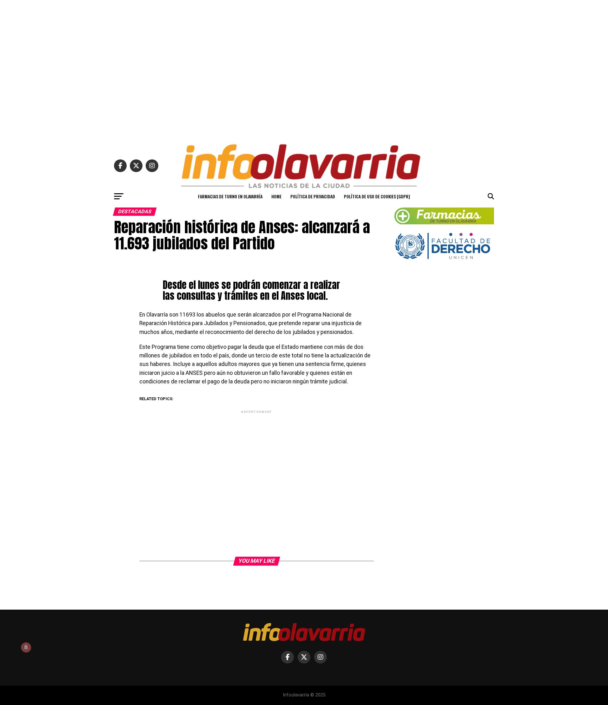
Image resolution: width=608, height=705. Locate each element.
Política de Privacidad (312, 196)
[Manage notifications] (26, 647)
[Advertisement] (304, 69)
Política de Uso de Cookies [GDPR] (377, 196)
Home (276, 196)
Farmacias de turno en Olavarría (230, 196)
